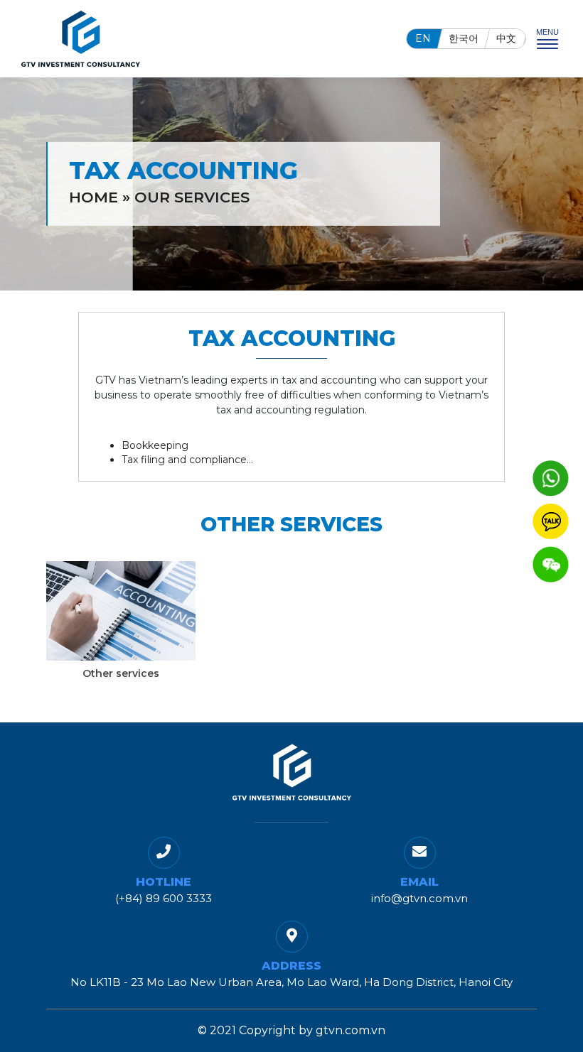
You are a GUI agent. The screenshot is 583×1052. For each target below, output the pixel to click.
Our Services (192, 197)
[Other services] (121, 611)
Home (93, 197)
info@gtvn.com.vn (419, 898)
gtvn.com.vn (350, 1030)
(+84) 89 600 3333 (163, 898)
